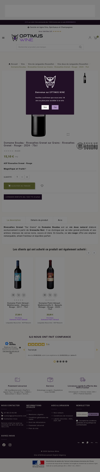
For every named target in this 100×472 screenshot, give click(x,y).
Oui (55, 107)
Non (45, 107)
